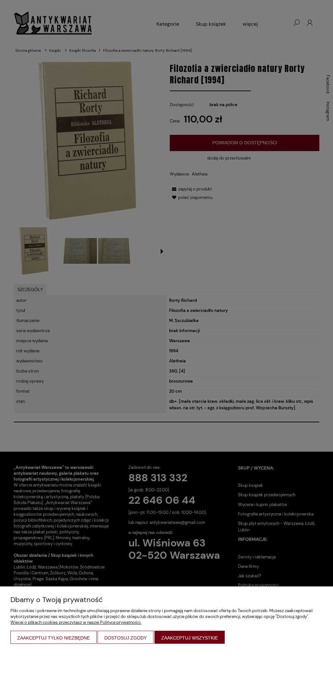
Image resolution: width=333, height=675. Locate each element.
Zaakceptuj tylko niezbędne (53, 637)
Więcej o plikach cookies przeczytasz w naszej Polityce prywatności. (75, 622)
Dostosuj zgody (125, 637)
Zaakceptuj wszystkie (189, 637)
